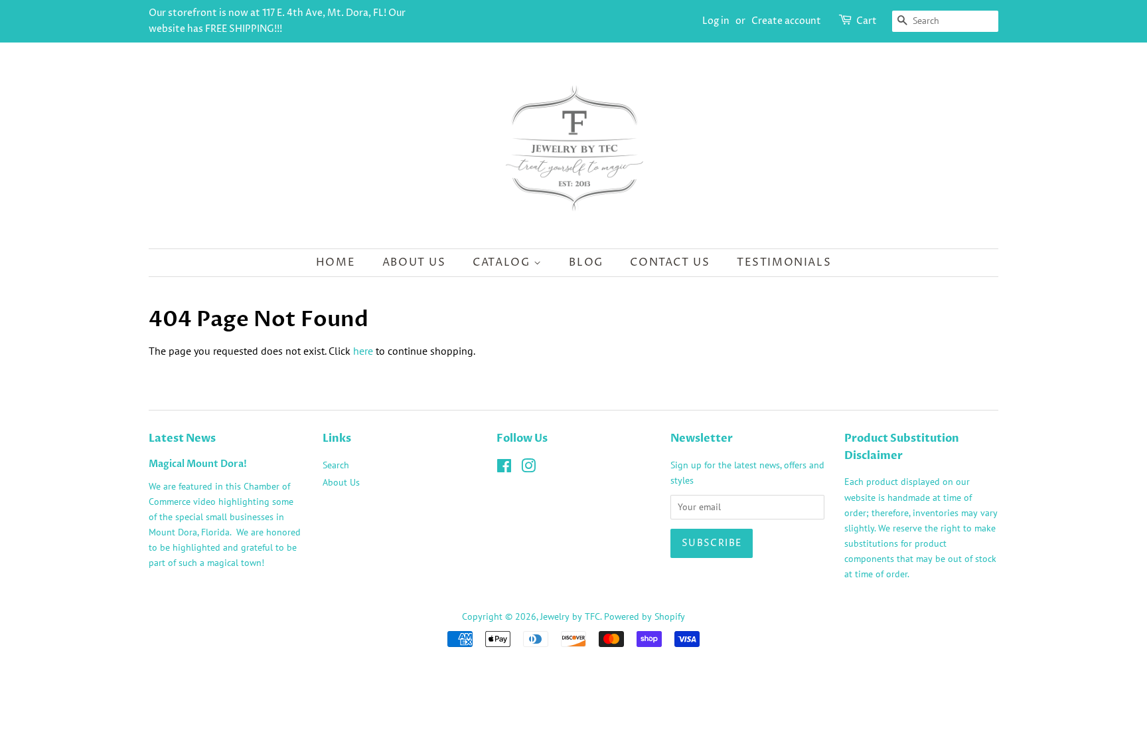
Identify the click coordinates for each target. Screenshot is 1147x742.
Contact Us (670, 262)
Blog (586, 262)
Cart (866, 21)
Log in (715, 21)
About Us (414, 262)
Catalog (503, 262)
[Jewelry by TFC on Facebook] (504, 468)
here (363, 350)
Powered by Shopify (644, 616)
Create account (786, 21)
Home (335, 262)
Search (336, 465)
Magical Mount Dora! (198, 464)
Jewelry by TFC (570, 616)
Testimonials (784, 262)
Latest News (182, 438)
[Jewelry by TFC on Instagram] (528, 468)
